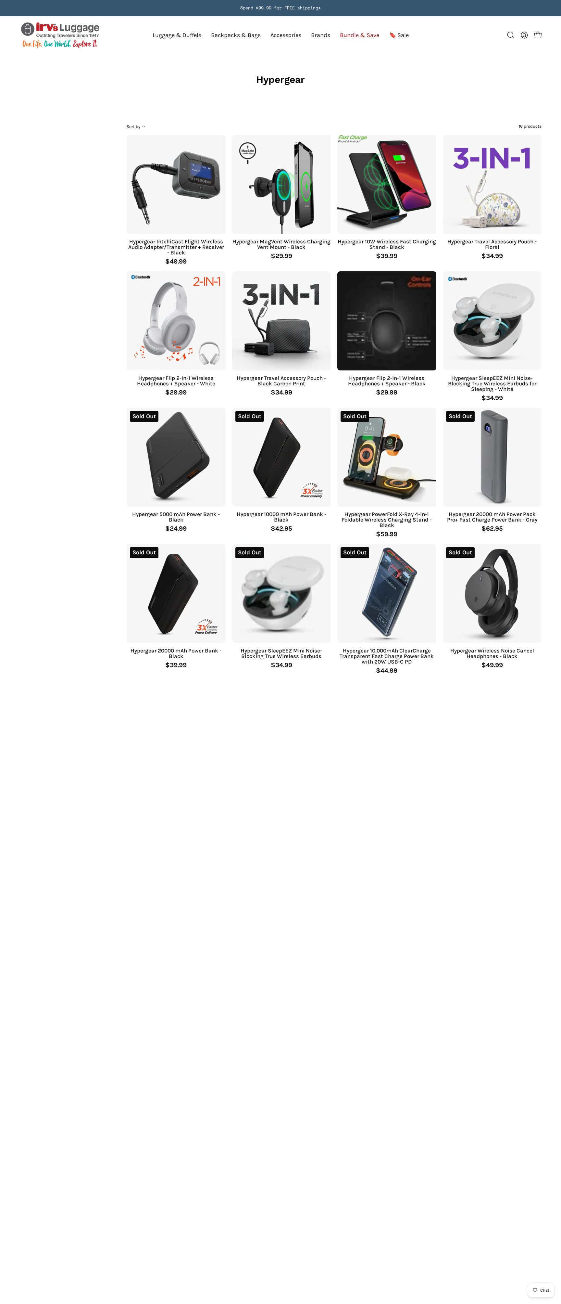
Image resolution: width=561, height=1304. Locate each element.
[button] (320, 35)
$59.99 (386, 534)
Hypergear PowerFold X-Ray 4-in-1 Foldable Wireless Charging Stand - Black (386, 519)
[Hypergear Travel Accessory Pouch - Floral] (492, 184)
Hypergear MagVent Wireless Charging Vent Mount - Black (281, 244)
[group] (280, 8)
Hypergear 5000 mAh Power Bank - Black (176, 517)
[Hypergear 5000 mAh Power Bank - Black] (176, 457)
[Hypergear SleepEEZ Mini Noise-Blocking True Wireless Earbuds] (281, 593)
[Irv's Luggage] (60, 35)
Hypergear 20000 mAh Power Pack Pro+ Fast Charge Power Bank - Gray (492, 517)
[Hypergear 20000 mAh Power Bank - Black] (176, 593)
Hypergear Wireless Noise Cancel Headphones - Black (492, 653)
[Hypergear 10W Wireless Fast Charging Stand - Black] (386, 184)
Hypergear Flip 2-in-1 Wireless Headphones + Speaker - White (176, 380)
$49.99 (176, 261)
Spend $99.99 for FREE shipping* (280, 8)
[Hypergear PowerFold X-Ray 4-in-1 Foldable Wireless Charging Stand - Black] (386, 457)
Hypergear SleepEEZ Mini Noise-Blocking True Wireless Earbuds (281, 653)
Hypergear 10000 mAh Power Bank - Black (281, 517)
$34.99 (492, 256)
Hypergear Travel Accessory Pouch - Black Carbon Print (281, 380)
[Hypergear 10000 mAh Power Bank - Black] (281, 457)
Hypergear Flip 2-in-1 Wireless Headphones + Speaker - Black (387, 380)
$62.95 (492, 528)
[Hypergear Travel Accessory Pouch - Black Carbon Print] (281, 320)
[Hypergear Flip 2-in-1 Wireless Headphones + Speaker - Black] (386, 320)
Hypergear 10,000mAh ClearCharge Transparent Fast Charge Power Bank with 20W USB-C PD (387, 656)
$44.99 (386, 670)
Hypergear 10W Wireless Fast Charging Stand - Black (387, 244)
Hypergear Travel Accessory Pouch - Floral (492, 244)
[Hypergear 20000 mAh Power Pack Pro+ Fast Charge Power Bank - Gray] (492, 457)
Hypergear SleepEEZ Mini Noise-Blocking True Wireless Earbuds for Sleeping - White (492, 383)
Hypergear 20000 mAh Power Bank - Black (176, 653)
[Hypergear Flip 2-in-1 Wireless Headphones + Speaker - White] (176, 320)
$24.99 (176, 528)
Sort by (133, 126)
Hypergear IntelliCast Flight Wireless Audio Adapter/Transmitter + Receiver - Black (176, 247)
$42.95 (281, 528)
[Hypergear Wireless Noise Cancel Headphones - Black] (492, 593)
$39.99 (386, 256)
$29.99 (281, 256)
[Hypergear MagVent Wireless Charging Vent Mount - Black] (281, 184)
